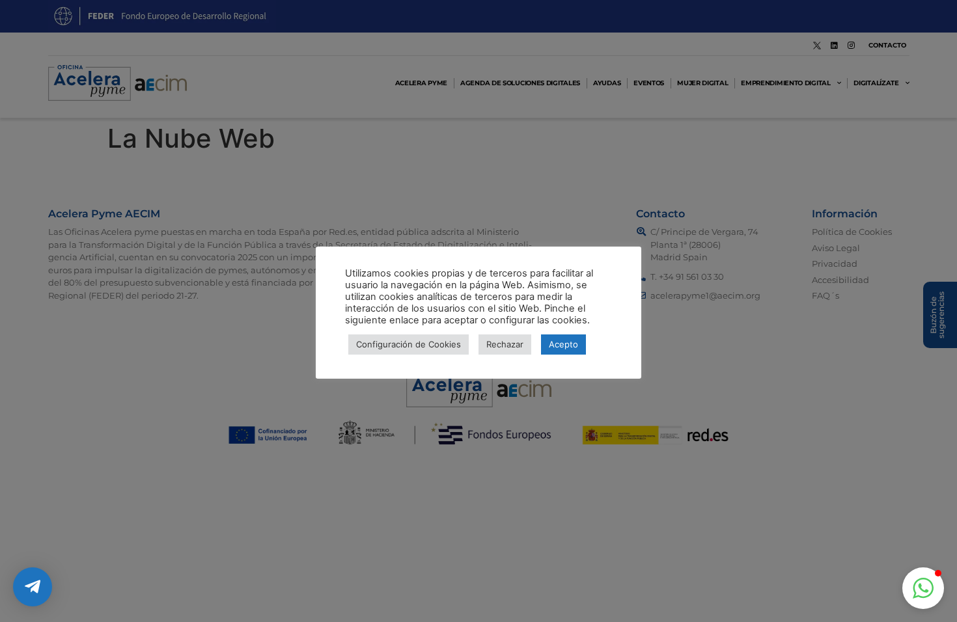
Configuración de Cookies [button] (408, 344)
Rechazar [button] (504, 344)
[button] (923, 588)
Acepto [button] (563, 344)
